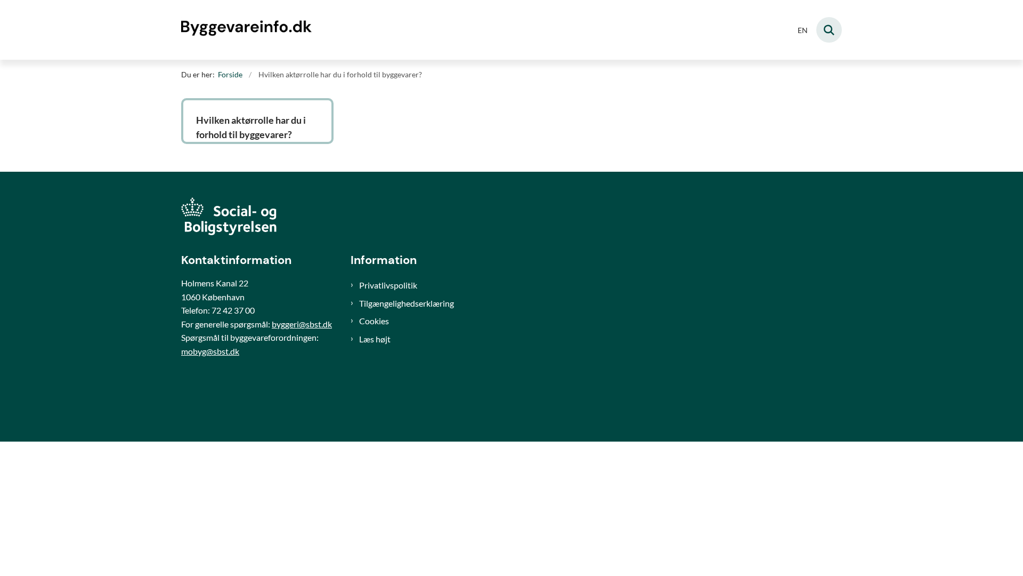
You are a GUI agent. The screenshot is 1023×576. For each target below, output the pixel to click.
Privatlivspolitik (388, 285)
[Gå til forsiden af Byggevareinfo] (247, 29)
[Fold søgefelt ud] (829, 30)
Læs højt (375, 339)
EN (803, 31)
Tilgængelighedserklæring (406, 303)
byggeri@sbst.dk (302, 324)
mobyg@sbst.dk (210, 351)
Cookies (374, 321)
